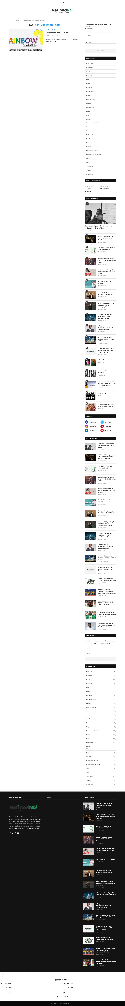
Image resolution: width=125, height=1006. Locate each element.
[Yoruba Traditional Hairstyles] (90, 373)
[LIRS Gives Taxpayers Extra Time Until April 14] (90, 250)
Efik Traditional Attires (105, 360)
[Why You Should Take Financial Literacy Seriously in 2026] (90, 340)
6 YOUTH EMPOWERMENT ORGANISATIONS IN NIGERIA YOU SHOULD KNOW (107, 383)
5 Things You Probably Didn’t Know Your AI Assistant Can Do (105, 316)
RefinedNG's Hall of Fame (94, 155)
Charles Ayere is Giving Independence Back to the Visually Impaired (106, 625)
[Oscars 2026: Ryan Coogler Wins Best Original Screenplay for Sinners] (90, 306)
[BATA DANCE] (90, 396)
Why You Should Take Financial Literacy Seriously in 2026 (107, 339)
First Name (88, 35)
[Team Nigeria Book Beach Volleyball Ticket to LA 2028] (90, 615)
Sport (87, 159)
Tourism (88, 170)
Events (88, 79)
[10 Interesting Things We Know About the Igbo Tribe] (90, 407)
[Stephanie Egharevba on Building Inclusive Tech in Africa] (100, 213)
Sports (88, 163)
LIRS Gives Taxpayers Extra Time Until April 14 (106, 248)
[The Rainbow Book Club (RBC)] (26, 40)
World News (90, 174)
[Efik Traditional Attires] (90, 362)
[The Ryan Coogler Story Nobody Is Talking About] (90, 295)
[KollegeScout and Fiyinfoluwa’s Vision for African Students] (90, 328)
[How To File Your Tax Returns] (90, 284)
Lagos (88, 119)
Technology (89, 166)
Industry (48, 29)
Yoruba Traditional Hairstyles (104, 372)
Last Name (88, 42)
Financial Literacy (91, 99)
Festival (88, 95)
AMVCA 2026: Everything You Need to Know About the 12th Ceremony (106, 238)
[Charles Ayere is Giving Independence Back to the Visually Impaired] (90, 626)
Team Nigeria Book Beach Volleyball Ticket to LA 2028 (107, 613)
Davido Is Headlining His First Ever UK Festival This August (106, 271)
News (88, 131)
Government (90, 107)
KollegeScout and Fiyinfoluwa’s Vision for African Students (105, 327)
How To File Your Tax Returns (104, 282)
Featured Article (91, 91)
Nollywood (89, 135)
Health (88, 111)
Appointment (90, 67)
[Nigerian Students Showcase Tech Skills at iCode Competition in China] (90, 592)
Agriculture (89, 63)
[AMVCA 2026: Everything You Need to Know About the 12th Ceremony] (90, 239)
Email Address (89, 28)
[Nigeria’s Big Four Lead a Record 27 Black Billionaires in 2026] (90, 261)
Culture (88, 71)
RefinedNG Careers (92, 151)
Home (10, 20)
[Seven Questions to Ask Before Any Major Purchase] (90, 581)
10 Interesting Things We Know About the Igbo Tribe (106, 405)
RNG (48, 35)
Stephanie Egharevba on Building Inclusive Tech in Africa (98, 227)
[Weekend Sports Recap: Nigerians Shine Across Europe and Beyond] (90, 603)
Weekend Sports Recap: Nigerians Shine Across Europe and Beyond (105, 602)
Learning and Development (94, 123)
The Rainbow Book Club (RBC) (58, 33)
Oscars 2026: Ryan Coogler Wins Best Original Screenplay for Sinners (106, 305)
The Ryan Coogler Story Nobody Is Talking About (106, 293)
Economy (89, 75)
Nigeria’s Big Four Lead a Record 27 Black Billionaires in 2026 (107, 260)
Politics (88, 143)
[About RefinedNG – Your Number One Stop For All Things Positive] (90, 351)
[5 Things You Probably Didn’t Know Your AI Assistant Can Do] (90, 317)
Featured (89, 87)
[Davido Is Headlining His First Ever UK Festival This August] (90, 272)
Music (88, 127)
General (88, 103)
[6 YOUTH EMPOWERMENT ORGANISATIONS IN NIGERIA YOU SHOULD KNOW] (90, 384)
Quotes (88, 147)
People (54, 29)
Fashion (88, 83)
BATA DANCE (102, 393)
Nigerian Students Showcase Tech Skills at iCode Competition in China (107, 591)
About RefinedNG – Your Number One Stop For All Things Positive (106, 350)
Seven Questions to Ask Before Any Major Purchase (107, 579)
